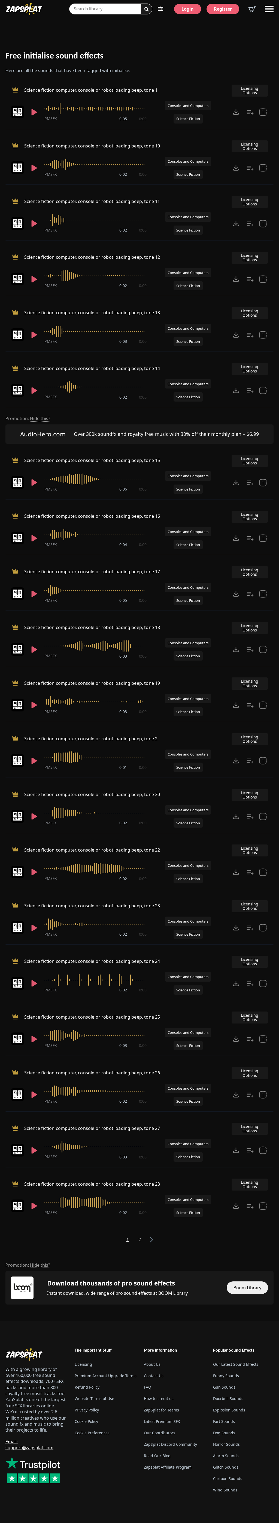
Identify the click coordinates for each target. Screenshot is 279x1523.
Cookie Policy (86, 1421)
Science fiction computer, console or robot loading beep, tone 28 (92, 1184)
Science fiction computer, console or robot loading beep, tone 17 (92, 572)
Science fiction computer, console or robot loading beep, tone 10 (92, 146)
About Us (152, 1364)
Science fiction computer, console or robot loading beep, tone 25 (92, 1017)
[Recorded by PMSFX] (17, 112)
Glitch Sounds (225, 1467)
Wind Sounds (225, 1490)
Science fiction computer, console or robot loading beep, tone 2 (90, 739)
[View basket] (252, 9)
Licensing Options (249, 90)
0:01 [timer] (123, 767)
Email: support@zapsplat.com (29, 1445)
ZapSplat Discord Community (170, 1444)
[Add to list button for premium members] (250, 112)
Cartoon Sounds (227, 1478)
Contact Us (153, 1375)
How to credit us (159, 1398)
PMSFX (50, 118)
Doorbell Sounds (228, 1398)
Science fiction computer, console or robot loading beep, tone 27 (92, 1128)
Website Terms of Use (94, 1398)
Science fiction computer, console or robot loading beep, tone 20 (92, 794)
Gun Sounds (224, 1387)
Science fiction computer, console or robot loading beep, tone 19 (92, 683)
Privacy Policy (87, 1410)
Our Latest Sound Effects (235, 1364)
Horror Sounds (226, 1444)
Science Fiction (188, 118)
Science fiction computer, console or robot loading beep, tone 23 (92, 906)
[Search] (146, 9)
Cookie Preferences (92, 1432)
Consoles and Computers (188, 105)
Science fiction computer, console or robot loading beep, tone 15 (92, 461)
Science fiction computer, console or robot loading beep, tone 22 (92, 850)
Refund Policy (87, 1387)
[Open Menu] (269, 9)
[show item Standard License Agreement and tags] (263, 112)
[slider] (95, 108)
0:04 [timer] (123, 544)
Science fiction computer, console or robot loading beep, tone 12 (92, 257)
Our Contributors (159, 1432)
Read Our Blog (157, 1455)
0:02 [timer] (123, 174)
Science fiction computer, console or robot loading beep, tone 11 (92, 202)
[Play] (34, 112)
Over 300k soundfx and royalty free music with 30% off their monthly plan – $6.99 (166, 434)
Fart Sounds (224, 1421)
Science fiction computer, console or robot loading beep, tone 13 (92, 313)
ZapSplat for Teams (161, 1410)
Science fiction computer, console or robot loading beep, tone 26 (92, 1073)
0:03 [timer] (123, 341)
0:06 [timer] (123, 489)
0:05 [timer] (123, 118)
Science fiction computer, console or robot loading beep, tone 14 (92, 368)
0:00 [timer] (143, 118)
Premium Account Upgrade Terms (105, 1375)
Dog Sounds (224, 1432)
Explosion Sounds (229, 1410)
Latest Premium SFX (162, 1421)
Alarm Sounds (226, 1455)
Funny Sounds (226, 1375)
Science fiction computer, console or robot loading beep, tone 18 (92, 627)
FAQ (147, 1387)
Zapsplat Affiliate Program (168, 1467)
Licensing (83, 1364)
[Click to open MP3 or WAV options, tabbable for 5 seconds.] (235, 112)
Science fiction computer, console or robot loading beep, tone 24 (92, 961)
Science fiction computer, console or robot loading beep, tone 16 (92, 516)
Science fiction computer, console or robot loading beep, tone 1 (90, 90)
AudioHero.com (43, 434)
